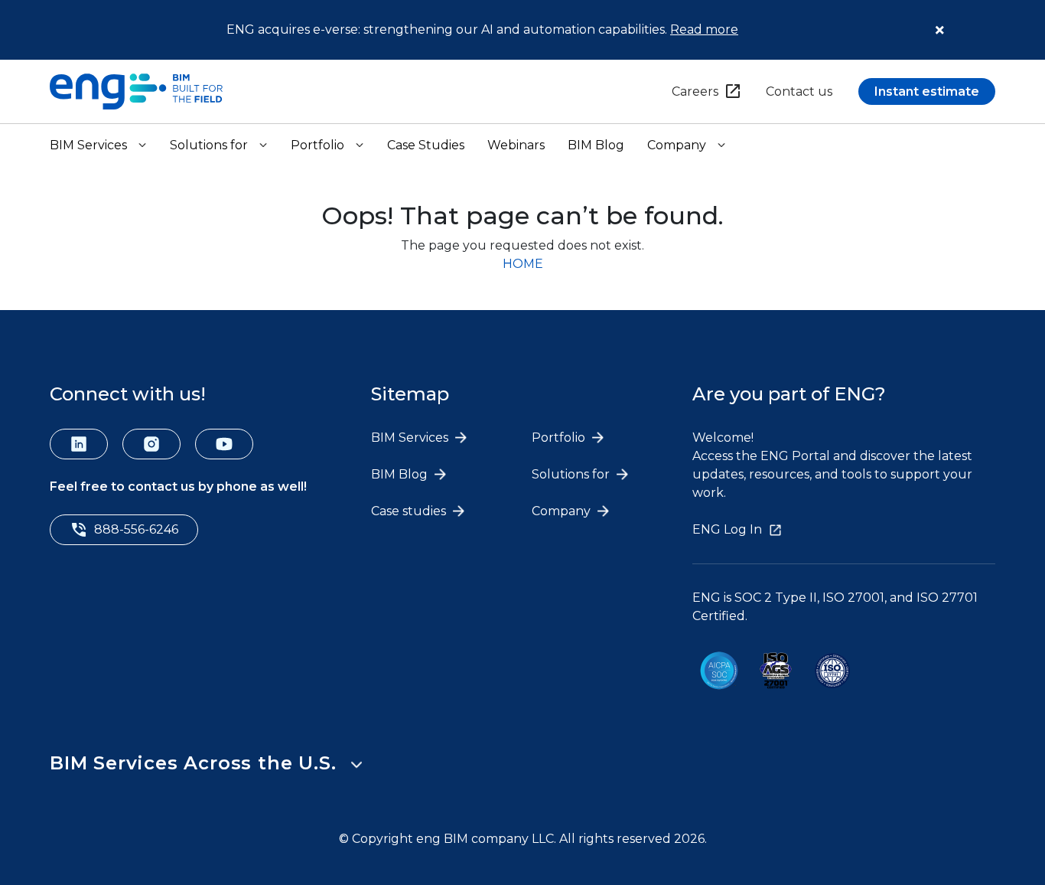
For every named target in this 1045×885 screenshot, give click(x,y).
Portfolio (317, 145)
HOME (523, 263)
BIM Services (88, 145)
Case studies (410, 511)
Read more (704, 29)
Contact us (799, 91)
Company (676, 145)
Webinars (516, 145)
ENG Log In (727, 529)
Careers (695, 91)
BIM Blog (596, 145)
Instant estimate (926, 91)
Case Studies (425, 145)
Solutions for (209, 145)
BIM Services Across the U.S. (193, 763)
